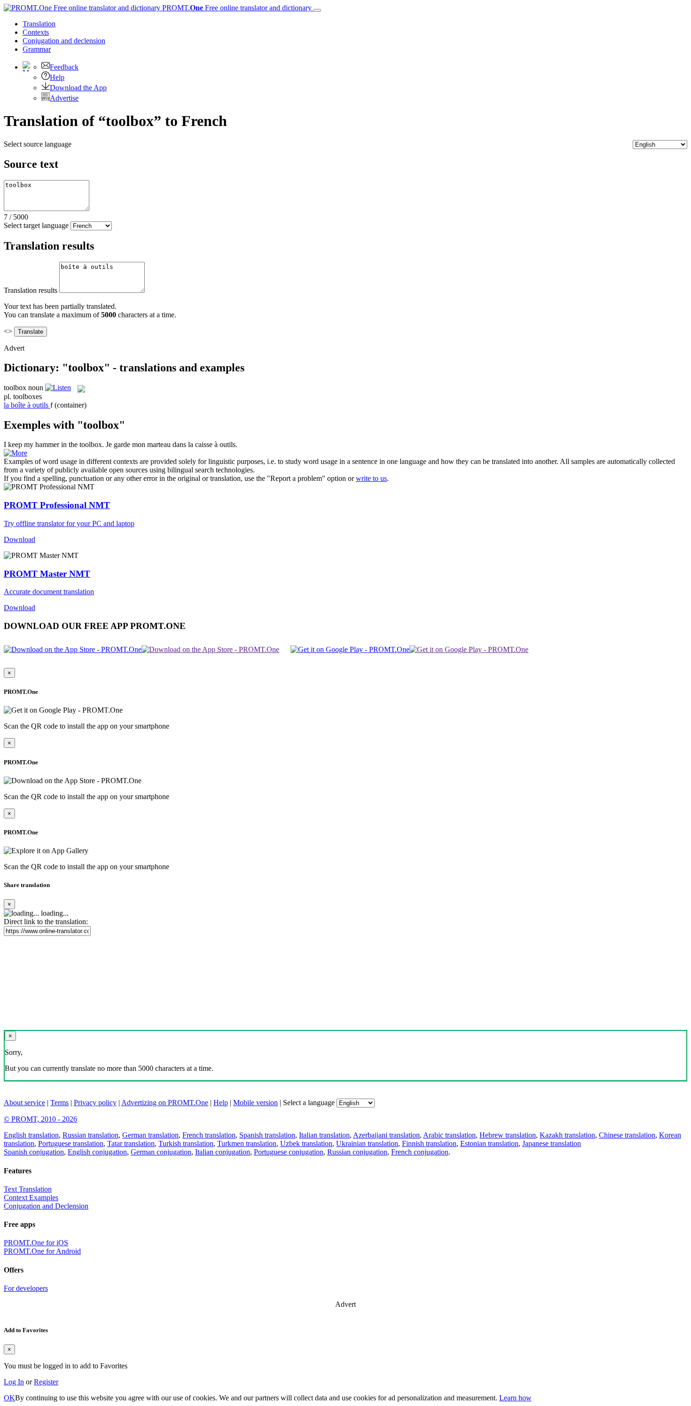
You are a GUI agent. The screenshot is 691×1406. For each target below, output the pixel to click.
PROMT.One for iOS (36, 1243)
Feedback (64, 67)
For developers (26, 1288)
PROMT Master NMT (47, 574)
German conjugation (161, 1152)
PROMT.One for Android (42, 1251)
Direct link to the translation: (46, 922)
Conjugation (64, 41)
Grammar (37, 49)
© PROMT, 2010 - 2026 (40, 1119)
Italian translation (324, 1135)
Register (46, 1382)
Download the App (78, 88)
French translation (209, 1135)
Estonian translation (489, 1143)
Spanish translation (267, 1135)
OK (9, 1398)
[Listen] (58, 388)
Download (19, 539)
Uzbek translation (306, 1143)
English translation (31, 1135)
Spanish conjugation (34, 1152)
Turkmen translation (246, 1143)
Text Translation (28, 1189)
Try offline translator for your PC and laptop (69, 523)
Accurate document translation (49, 592)
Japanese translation (551, 1143)
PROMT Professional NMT (57, 505)
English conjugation (97, 1152)
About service (24, 1103)
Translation (39, 24)
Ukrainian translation (367, 1143)
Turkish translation (185, 1143)
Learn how (515, 1398)
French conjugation (419, 1152)
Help (57, 77)
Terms (59, 1103)
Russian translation (90, 1135)
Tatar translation (131, 1143)
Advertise (64, 98)
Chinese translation (627, 1135)
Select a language (309, 1103)
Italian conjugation (222, 1152)
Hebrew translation (507, 1135)
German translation (150, 1135)
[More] (15, 453)
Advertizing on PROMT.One (164, 1103)
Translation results (30, 290)
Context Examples (31, 1198)
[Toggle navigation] (317, 10)
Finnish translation (429, 1143)
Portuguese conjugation (288, 1152)
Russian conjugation (357, 1152)
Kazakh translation (567, 1135)
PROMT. (236, 8)
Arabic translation (449, 1135)
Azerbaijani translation (386, 1135)
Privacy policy (95, 1103)
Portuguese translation (70, 1143)
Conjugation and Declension (46, 1206)
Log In (14, 1382)
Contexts (36, 32)
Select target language (36, 225)
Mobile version (255, 1103)
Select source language (37, 144)
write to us (371, 478)
